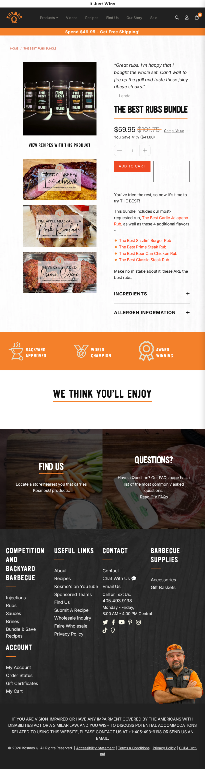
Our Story (134, 17)
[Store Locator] (113, 630)
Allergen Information (145, 312)
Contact (110, 570)
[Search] (177, 18)
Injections (16, 597)
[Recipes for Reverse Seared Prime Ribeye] (59, 272)
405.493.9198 (117, 600)
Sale (153, 17)
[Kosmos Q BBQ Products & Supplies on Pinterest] (130, 622)
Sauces (13, 613)
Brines (12, 621)
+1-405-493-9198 (145, 731)
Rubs (11, 605)
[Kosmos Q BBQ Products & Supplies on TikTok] (104, 630)
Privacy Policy (69, 634)
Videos (71, 17)
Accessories (163, 579)
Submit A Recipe (71, 610)
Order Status (19, 675)
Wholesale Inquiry (72, 618)
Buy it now (171, 171)
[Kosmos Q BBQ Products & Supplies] (14, 17)
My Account (18, 667)
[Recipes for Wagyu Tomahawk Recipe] (59, 179)
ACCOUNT (19, 648)
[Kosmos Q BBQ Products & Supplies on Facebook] (113, 622)
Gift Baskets (163, 587)
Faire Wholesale (70, 626)
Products (48, 17)
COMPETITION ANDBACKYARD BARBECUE (25, 565)
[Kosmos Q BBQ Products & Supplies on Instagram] (138, 622)
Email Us (111, 586)
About (60, 570)
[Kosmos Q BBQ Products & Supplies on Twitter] (105, 622)
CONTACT (115, 551)
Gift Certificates (22, 683)
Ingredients (130, 293)
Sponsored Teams (73, 594)
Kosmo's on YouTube (76, 586)
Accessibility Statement (95, 748)
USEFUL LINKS (74, 551)
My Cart (14, 691)
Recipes (91, 17)
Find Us (112, 17)
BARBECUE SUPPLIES (165, 556)
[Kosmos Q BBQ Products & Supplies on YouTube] (121, 622)
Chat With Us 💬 (119, 578)
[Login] (187, 18)
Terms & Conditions (134, 748)
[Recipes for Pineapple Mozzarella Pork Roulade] (59, 226)
